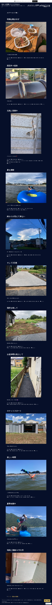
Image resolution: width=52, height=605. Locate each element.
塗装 (42, 160)
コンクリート (12, 160)
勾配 (20, 347)
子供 (20, 497)
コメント (9, 59)
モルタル (26, 160)
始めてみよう (35, 1)
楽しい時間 (11, 457)
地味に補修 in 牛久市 (15, 550)
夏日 (35, 104)
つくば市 (26, 301)
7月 (8, 543)
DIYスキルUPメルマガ (45, 5)
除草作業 (30, 301)
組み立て (17, 450)
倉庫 (21, 450)
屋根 (37, 104)
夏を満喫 (10, 170)
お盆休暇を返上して (15, 354)
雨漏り (36, 160)
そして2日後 (12, 263)
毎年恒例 (24, 497)
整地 (36, 301)
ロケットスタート (14, 411)
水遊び (22, 209)
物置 (10, 450)
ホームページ (31, 5)
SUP (25, 208)
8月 (25, 104)
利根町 (34, 57)
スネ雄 (9, 57)
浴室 (42, 588)
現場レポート (21, 57)
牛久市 (31, 588)
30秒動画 (37, 5)
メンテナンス (23, 160)
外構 (41, 57)
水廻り (40, 588)
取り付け (27, 450)
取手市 (37, 57)
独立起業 (28, 57)
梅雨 (37, 588)
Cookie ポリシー (26, 602)
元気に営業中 (12, 111)
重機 (14, 347)
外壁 (36, 254)
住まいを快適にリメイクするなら (11, 4)
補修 (28, 254)
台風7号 (22, 404)
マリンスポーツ (21, 208)
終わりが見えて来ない (16, 216)
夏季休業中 (11, 504)
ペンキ (19, 160)
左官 (38, 254)
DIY (19, 450)
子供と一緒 (29, 208)
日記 (32, 208)
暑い (43, 57)
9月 (25, 57)
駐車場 (32, 57)
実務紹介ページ (47, 6)
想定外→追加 (12, 66)
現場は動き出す (13, 19)
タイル (28, 104)
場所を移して (12, 308)
